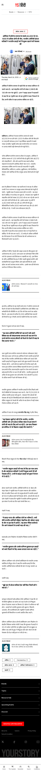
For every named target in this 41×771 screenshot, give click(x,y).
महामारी (6, 670)
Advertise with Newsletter (12, 724)
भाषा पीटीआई (18, 51)
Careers (17, 731)
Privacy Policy (32, 731)
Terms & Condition (7, 734)
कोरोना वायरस (19, 31)
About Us (4, 731)
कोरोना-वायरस (8, 665)
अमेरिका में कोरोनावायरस (26, 665)
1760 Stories (28, 51)
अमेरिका (7, 660)
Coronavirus (21, 660)
